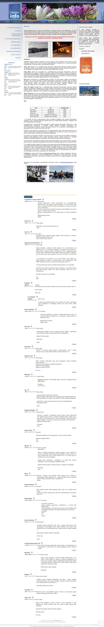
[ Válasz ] (74, 218)
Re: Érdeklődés (7, 71)
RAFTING (18, 58)
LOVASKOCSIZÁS (16, 45)
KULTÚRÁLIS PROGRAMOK (13, 39)
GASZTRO (18, 31)
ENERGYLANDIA (16, 42)
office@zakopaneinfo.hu (50, 153)
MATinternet (48, 622)
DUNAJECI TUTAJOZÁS (14, 27)
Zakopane (53, 622)
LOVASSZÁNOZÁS (15, 48)
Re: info (6, 77)
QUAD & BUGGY (16, 54)
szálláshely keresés (8, 64)
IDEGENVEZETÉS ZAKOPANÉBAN (16, 34)
